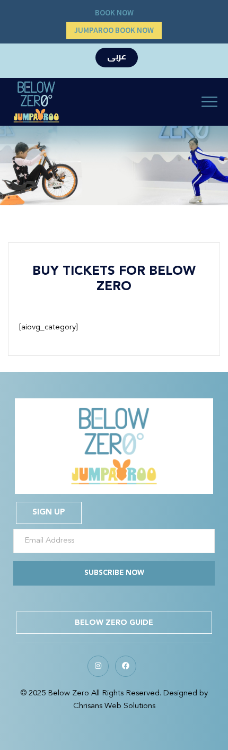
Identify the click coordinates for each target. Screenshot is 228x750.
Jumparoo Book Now (114, 30)
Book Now (114, 13)
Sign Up (48, 513)
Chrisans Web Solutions (114, 706)
